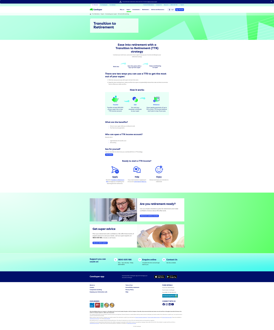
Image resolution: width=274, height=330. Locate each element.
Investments (136, 9)
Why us (122, 9)
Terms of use (129, 285)
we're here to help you (140, 181)
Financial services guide (167, 317)
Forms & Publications (148, 4)
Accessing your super (111, 14)
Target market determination (154, 317)
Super (128, 9)
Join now (180, 9)
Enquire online (149, 260)
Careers (92, 287)
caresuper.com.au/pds (94, 318)
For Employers (103, 4)
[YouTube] (172, 304)
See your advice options (100, 242)
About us (92, 285)
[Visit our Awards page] (102, 305)
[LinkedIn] (169, 304)
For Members (95, 4)
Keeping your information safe (98, 292)
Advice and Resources (157, 9)
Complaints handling (96, 289)
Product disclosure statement (141, 317)
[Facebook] (163, 304)
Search (182, 4)
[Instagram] (166, 304)
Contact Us (159, 4)
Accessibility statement (132, 287)
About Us (166, 4)
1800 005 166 (174, 4)
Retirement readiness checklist (149, 215)
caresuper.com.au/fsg (131, 323)
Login (172, 9)
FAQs (127, 292)
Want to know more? (152, 1)
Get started (109, 154)
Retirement (145, 9)
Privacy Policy (130, 289)
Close (271, 1)
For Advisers (112, 4)
